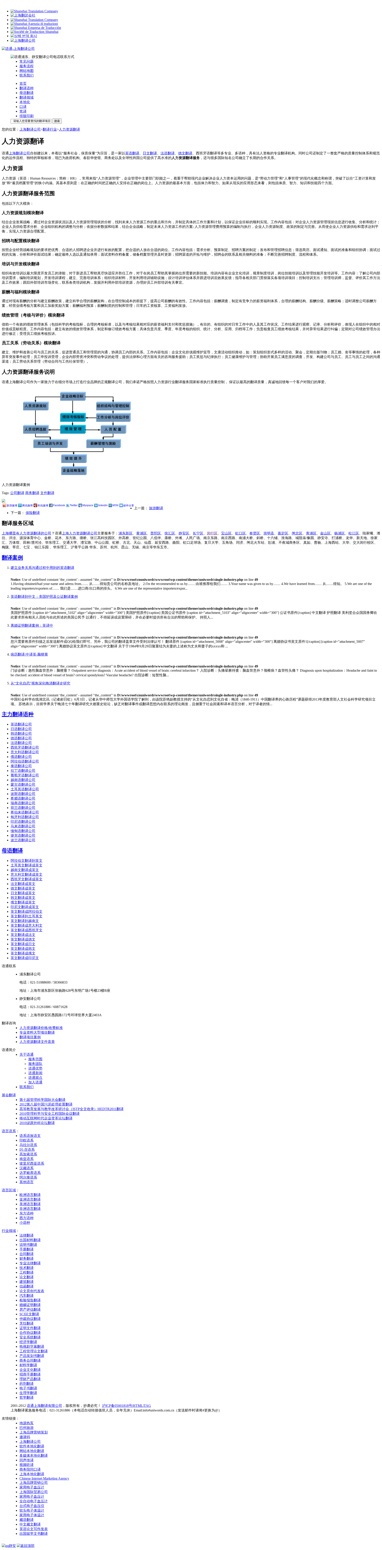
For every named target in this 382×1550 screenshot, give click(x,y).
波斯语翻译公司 (23, 794)
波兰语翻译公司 (23, 840)
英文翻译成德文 (23, 939)
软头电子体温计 (31, 1510)
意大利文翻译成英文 (26, 874)
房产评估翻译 (30, 1309)
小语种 (24, 1222)
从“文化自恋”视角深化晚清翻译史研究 (40, 683)
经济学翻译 (28, 1342)
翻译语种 (26, 88)
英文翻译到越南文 (25, 921)
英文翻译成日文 (23, 944)
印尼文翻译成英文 (25, 907)
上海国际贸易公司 (33, 1492)
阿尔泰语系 (28, 1177)
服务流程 (26, 66)
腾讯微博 (27, 505)
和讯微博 (43, 505)
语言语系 (9, 1131)
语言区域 (9, 1190)
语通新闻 (35, 1073)
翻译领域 (26, 97)
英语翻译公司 (21, 724)
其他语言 (26, 1182)
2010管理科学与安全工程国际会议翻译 (49, 1113)
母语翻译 (26, 93)
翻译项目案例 (30, 1037)
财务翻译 (26, 1258)
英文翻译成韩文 (23, 948)
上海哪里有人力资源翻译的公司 (26, 533)
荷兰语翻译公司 (23, 808)
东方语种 (26, 1213)
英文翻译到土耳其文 (26, 916)
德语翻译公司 (21, 738)
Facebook (59, 505)
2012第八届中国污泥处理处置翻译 (46, 1104)
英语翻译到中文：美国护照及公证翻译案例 (44, 596)
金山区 (325, 533)
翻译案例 (12, 557)
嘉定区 (283, 533)
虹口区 (240, 533)
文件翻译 (47, 493)
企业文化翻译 (30, 1370)
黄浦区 (141, 533)
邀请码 (24, 1437)
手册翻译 (26, 1249)
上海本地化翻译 (31, 1474)
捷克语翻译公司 (23, 835)
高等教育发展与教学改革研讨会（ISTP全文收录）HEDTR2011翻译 (71, 1109)
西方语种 (26, 1218)
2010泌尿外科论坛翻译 (37, 1123)
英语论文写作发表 (33, 1529)
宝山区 (226, 533)
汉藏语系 (26, 1168)
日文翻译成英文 (23, 893)
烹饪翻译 (26, 1323)
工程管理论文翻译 (33, 1351)
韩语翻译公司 (21, 733)
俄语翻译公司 (21, 757)
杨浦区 (339, 533)
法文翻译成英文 (23, 884)
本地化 (24, 102)
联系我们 (26, 75)
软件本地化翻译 (31, 1446)
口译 (23, 107)
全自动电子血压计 (33, 1501)
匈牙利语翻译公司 (25, 817)
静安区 (184, 533)
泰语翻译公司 (21, 766)
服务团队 (35, 1064)
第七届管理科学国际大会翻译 (42, 1100)
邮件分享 (128, 505)
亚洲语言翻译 (30, 1199)
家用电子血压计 (31, 1487)
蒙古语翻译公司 (23, 784)
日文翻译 (150, 153)
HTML (138, 1406)
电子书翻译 (28, 1388)
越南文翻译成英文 (25, 870)
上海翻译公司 (30, 129)
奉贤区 (254, 533)
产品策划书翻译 (31, 1356)
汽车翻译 (26, 1295)
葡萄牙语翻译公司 (25, 775)
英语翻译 (132, 153)
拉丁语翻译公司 (23, 770)
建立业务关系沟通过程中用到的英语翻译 (42, 568)
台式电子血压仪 (31, 1506)
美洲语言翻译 (30, 1204)
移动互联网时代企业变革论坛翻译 (46, 1118)
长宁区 (198, 533)
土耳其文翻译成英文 (26, 865)
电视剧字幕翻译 (31, 1346)
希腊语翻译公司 (23, 798)
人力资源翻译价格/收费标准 (41, 1028)
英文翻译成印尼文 (25, 958)
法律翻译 (26, 1235)
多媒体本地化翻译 (33, 1455)
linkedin (103, 505)
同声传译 (26, 1460)
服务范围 (35, 1059)
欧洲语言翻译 (30, 1195)
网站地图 (26, 71)
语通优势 (35, 1068)
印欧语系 (26, 1140)
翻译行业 (50, 129)
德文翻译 (185, 153)
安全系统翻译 (30, 1337)
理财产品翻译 (30, 1379)
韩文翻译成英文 (23, 898)
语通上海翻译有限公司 (44, 1406)
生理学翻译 (28, 1393)
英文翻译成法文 (23, 935)
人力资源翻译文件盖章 (37, 1042)
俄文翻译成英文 (23, 902)
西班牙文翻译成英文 (26, 879)
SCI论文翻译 (29, 1314)
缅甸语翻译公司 (23, 831)
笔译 (23, 111)
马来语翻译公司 (23, 826)
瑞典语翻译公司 (23, 803)
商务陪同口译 (30, 1469)
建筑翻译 (26, 1282)
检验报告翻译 (30, 1300)
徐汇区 (169, 533)
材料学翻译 (28, 1365)
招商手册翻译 (30, 1374)
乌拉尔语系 (28, 1145)
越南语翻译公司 (23, 780)
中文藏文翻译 (30, 1524)
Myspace (87, 505)
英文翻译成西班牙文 (26, 930)
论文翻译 (26, 1277)
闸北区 (297, 533)
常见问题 (26, 61)
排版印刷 (26, 116)
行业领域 (9, 1231)
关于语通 (26, 1054)
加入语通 (35, 1082)
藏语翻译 (26, 1520)
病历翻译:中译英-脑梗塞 (29, 654)
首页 (23, 83)
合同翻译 (26, 1254)
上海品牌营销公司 (33, 1482)
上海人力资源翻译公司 (79, 533)
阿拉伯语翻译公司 (25, 761)
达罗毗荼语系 (30, 1173)
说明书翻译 (28, 1244)
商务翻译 (32, 493)
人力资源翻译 (69, 129)
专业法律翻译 (30, 1263)
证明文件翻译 (30, 1328)
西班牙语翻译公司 (25, 747)
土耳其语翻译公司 (25, 789)
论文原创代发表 (31, 1291)
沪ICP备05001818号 (117, 1406)
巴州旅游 (26, 1428)
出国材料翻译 (30, 1240)
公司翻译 (17, 493)
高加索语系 (28, 1154)
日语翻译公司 (21, 729)
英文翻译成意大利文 (26, 925)
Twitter (74, 505)
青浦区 (311, 533)
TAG (147, 1406)
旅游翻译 (156, 508)
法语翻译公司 (21, 743)
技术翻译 (26, 1268)
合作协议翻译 (30, 1332)
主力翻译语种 (18, 714)
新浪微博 (12, 505)
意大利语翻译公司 (25, 752)
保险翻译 (33, 513)
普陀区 (155, 533)
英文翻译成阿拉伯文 (26, 911)
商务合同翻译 (30, 1360)
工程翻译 (26, 1272)
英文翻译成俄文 (23, 953)
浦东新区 (125, 533)
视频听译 (26, 1465)
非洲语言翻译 (30, 1209)
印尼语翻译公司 (23, 821)
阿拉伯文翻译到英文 (26, 860)
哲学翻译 (26, 1397)
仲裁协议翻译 (30, 1319)
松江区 (353, 533)
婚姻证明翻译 (30, 1305)
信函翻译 (26, 1286)
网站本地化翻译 (31, 1451)
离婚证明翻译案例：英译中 (32, 625)
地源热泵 (26, 1423)
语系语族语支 (30, 1136)
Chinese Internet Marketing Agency (44, 1478)
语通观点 (35, 1078)
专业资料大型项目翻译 (37, 1032)
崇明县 (269, 533)
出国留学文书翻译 (33, 1533)
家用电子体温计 (31, 1515)
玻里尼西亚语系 (31, 1163)
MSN (115, 505)
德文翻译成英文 (23, 888)
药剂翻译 (26, 1383)
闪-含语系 (27, 1149)
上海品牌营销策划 (33, 1432)
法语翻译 (167, 153)
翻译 (9, 1095)
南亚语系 (26, 1159)
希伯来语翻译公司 (25, 812)
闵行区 (212, 533)
